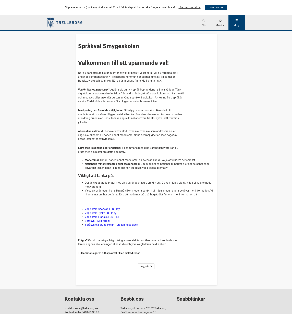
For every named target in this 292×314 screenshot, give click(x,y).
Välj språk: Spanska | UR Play (102, 209)
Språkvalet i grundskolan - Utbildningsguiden (111, 224)
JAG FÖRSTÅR (215, 7)
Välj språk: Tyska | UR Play (100, 213)
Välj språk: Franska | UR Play (102, 217)
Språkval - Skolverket (97, 220)
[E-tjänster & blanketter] (72, 23)
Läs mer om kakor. (190, 7)
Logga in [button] (144, 266)
